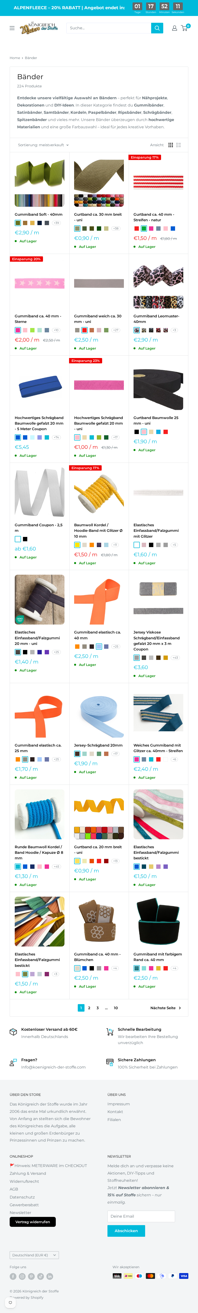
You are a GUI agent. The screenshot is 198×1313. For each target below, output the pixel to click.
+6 (174, 759)
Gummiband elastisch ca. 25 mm (38, 748)
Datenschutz (22, 1197)
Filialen (114, 1119)
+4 (115, 968)
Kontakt (115, 1111)
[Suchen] (157, 28)
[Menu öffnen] (12, 28)
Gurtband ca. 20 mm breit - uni (98, 850)
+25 (56, 652)
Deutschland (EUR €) (30, 1255)
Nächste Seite (163, 1008)
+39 (56, 223)
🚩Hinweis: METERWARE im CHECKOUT (48, 1165)
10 (116, 1008)
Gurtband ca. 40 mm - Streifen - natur (154, 217)
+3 (174, 330)
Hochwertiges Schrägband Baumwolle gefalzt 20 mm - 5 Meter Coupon (39, 423)
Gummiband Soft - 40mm (39, 214)
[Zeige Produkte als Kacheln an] (171, 145)
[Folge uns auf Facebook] (13, 1276)
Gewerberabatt (24, 1205)
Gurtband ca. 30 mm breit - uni (98, 217)
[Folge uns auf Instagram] (22, 1276)
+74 (56, 437)
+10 (56, 330)
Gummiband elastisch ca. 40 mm (97, 635)
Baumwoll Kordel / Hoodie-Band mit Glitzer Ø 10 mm (98, 531)
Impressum (118, 1104)
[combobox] (108, 28)
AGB (14, 1189)
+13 (115, 861)
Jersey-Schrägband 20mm (98, 745)
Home (15, 58)
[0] (184, 28)
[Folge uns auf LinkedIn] (49, 1276)
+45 (56, 866)
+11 (115, 545)
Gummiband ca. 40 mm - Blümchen (97, 957)
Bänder (31, 58)
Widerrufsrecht (24, 1181)
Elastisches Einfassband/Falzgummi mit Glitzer (156, 531)
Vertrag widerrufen (32, 1222)
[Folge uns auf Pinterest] (31, 1276)
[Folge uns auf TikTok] (40, 1276)
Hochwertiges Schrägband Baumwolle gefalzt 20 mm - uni (98, 423)
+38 (116, 228)
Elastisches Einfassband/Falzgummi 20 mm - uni (37, 638)
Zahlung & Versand (28, 1173)
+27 (115, 330)
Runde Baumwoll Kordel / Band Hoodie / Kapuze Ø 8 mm (39, 853)
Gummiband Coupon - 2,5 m (39, 528)
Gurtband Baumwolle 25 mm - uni (156, 420)
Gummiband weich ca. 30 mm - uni (97, 319)
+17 (115, 437)
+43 (175, 657)
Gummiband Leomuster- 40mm (156, 319)
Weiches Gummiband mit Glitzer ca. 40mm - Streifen (158, 748)
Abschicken (126, 1231)
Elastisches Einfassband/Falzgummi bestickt (156, 853)
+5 (174, 545)
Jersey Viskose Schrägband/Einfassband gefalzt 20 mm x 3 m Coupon (157, 640)
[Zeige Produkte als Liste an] (179, 145)
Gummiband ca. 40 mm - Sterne (38, 319)
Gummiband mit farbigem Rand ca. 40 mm (158, 957)
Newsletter (20, 1212)
